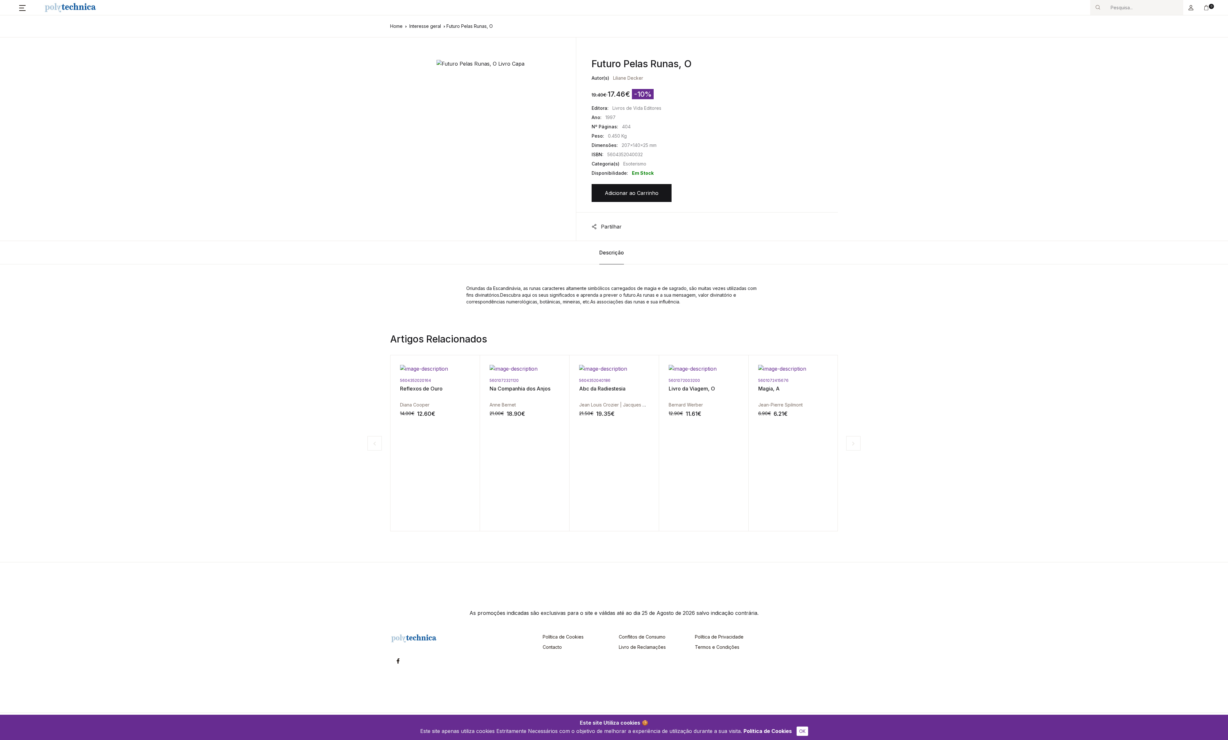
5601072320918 (773, 380)
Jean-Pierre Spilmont (691, 404)
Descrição (611, 252)
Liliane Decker (628, 78)
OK (802, 731)
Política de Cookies (768, 731)
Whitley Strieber (775, 404)
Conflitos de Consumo (642, 636)
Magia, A (679, 388)
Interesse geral (425, 26)
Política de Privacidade (719, 636)
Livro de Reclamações (642, 647)
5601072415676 (684, 380)
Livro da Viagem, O (602, 388)
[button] (22, 7)
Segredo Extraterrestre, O (789, 388)
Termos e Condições (717, 647)
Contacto (552, 647)
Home (396, 26)
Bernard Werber (596, 404)
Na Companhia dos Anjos (430, 388)
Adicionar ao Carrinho (631, 193)
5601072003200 (594, 380)
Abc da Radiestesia (513, 388)
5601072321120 (414, 380)
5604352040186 (505, 380)
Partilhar (610, 226)
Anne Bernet (413, 404)
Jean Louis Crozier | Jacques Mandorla (531, 404)
